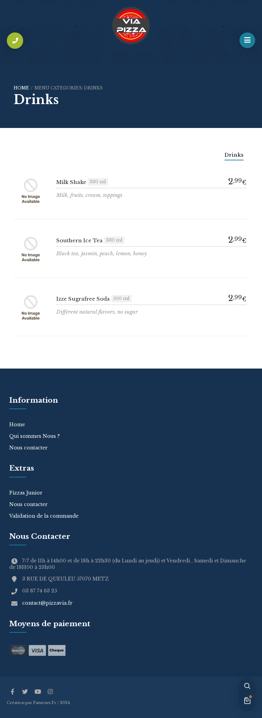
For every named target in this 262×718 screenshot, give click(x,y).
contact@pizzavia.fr (47, 603)
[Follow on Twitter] (24, 692)
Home (21, 87)
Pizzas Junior (26, 493)
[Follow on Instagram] (50, 692)
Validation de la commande (43, 516)
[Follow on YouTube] (37, 692)
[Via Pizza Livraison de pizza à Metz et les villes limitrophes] (131, 25)
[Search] (247, 686)
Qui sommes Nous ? (34, 436)
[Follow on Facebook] (12, 692)
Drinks (234, 155)
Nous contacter (28, 448)
